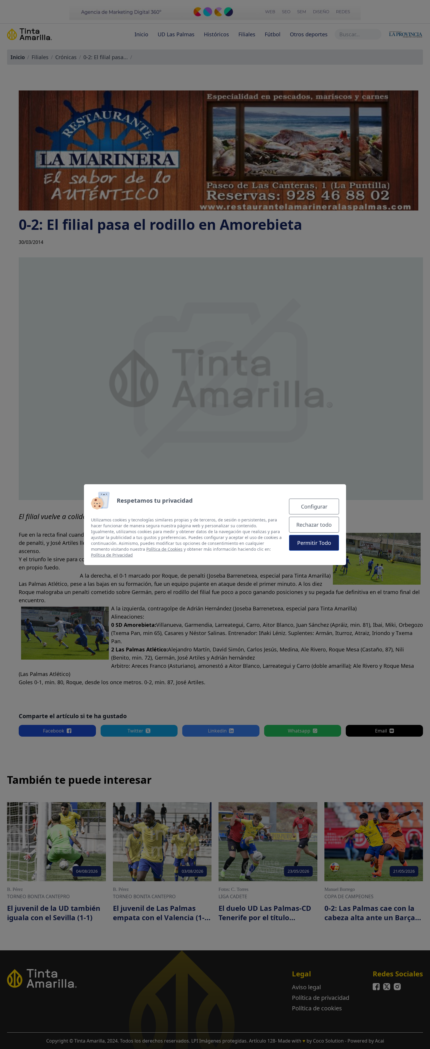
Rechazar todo (314, 524)
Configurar (314, 506)
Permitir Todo (314, 542)
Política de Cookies (164, 549)
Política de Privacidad (112, 555)
